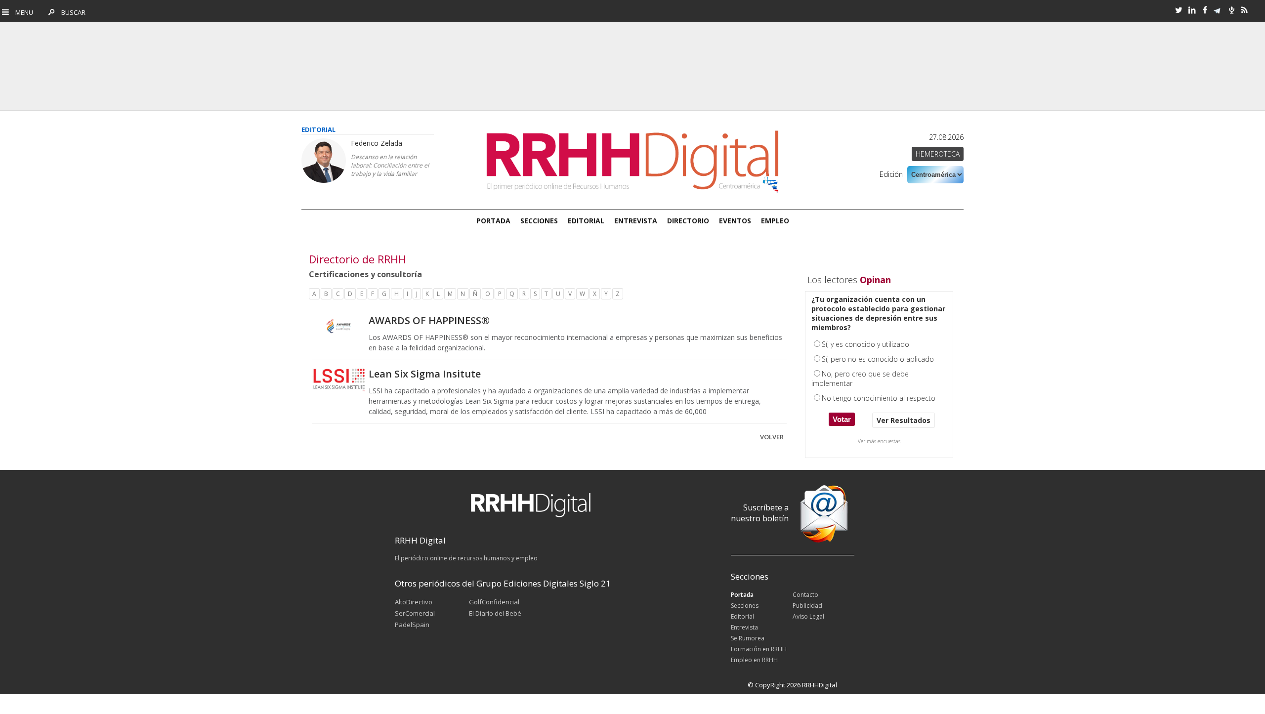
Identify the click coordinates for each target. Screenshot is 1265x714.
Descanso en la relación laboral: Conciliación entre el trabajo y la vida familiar (390, 165)
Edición (891, 174)
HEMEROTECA (938, 154)
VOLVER (772, 436)
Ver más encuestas (879, 441)
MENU (22, 12)
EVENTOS (735, 220)
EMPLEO (775, 220)
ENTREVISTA (635, 220)
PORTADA (493, 220)
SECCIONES (539, 220)
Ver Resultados (903, 420)
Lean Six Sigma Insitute (425, 373)
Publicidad (807, 605)
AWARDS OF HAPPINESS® (429, 320)
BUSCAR (71, 12)
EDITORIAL (586, 220)
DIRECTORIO (688, 220)
